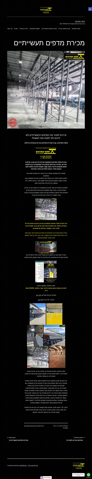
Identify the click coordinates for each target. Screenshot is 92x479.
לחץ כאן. (38, 295)
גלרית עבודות (24, 28)
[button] (90, 9)
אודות (16, 28)
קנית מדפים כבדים (64, 28)
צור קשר (9, 28)
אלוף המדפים (80, 21)
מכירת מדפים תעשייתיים (49, 28)
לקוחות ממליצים (35, 28)
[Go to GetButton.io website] (88, 477)
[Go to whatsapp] (88, 475)
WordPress (23, 465)
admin (66, 427)
